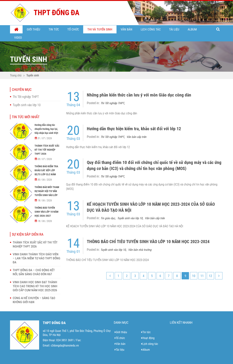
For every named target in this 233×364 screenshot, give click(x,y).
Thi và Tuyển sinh (99, 29)
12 (210, 276)
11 (202, 276)
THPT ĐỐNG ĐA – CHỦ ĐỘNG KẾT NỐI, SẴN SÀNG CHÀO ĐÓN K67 (34, 272)
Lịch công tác (151, 29)
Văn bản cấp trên (136, 137)
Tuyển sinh (32, 75)
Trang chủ (16, 29)
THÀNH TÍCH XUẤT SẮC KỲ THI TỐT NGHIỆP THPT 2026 (47, 149)
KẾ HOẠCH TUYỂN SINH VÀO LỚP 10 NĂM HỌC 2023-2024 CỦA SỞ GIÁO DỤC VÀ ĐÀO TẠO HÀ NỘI (151, 207)
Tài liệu (174, 29)
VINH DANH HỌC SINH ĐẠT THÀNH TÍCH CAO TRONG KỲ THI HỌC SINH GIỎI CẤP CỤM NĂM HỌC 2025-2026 (35, 286)
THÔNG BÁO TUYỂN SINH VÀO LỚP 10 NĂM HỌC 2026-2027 (46, 211)
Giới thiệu (33, 29)
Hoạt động (148, 338)
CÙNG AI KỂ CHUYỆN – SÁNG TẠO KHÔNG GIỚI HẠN (34, 300)
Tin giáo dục (107, 218)
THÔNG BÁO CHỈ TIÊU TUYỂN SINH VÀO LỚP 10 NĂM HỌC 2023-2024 (148, 241)
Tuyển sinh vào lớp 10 (27, 105)
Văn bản (126, 29)
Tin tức (54, 29)
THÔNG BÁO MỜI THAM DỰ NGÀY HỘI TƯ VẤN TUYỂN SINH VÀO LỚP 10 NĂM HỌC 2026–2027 (47, 193)
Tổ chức (73, 29)
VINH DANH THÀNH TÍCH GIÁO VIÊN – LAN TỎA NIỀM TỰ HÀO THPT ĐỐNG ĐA (36, 258)
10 (193, 276)
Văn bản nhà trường (139, 249)
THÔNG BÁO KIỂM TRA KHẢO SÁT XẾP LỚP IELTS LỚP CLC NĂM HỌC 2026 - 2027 (46, 172)
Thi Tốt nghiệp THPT (26, 97)
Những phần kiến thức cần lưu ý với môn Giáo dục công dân (139, 95)
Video (18, 37)
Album (192, 29)
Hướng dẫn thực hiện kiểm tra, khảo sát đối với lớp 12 (134, 128)
